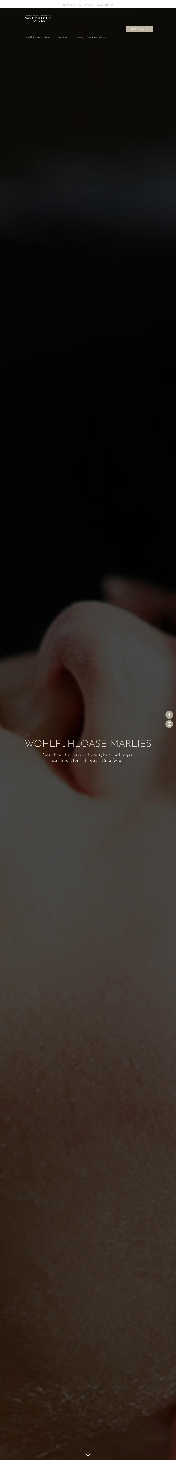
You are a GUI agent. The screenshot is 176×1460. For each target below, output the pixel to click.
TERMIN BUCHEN (139, 29)
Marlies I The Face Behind (91, 38)
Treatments (63, 38)
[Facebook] (169, 715)
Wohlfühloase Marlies (37, 38)
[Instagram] (169, 724)
